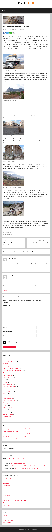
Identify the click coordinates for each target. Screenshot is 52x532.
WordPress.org (7, 522)
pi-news (5, 480)
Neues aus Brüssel (8, 398)
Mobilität (5, 393)
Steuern (5, 409)
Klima (4, 379)
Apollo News (6, 493)
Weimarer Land (7, 416)
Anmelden (6, 515)
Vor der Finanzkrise (8, 414)
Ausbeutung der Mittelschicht (10, 368)
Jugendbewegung (7, 377)
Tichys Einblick (7, 478)
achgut (5, 490)
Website (5, 335)
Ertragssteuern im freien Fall (10, 431)
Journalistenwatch (8, 488)
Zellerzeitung (6, 485)
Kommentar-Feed (8, 520)
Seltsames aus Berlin (8, 407)
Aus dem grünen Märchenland (10, 366)
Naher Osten (6, 396)
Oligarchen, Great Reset (9, 400)
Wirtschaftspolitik (7, 419)
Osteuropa (6, 403)
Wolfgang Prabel (24, 29)
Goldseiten (6, 483)
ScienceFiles (6, 505)
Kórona (5, 382)
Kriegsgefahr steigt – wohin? (10, 438)
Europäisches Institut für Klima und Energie (14, 500)
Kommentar (6, 305)
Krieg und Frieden (7, 384)
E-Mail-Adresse (7, 331)
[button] (4, 33)
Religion (5, 405)
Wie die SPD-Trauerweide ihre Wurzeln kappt (15, 436)
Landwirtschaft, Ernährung (9, 389)
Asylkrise (5, 363)
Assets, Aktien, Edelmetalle (10, 361)
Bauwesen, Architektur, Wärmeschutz (12, 370)
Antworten (5, 269)
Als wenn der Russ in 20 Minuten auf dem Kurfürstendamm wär (20, 433)
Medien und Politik (7, 391)
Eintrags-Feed (7, 517)
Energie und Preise (8, 373)
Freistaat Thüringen (8, 375)
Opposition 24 (6, 502)
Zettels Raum (6, 495)
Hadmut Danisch (7, 498)
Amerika (5, 359)
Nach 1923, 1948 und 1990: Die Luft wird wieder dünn (17, 429)
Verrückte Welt (8, 232)
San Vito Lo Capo (9, 234)
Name (5, 327)
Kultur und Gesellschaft (9, 386)
